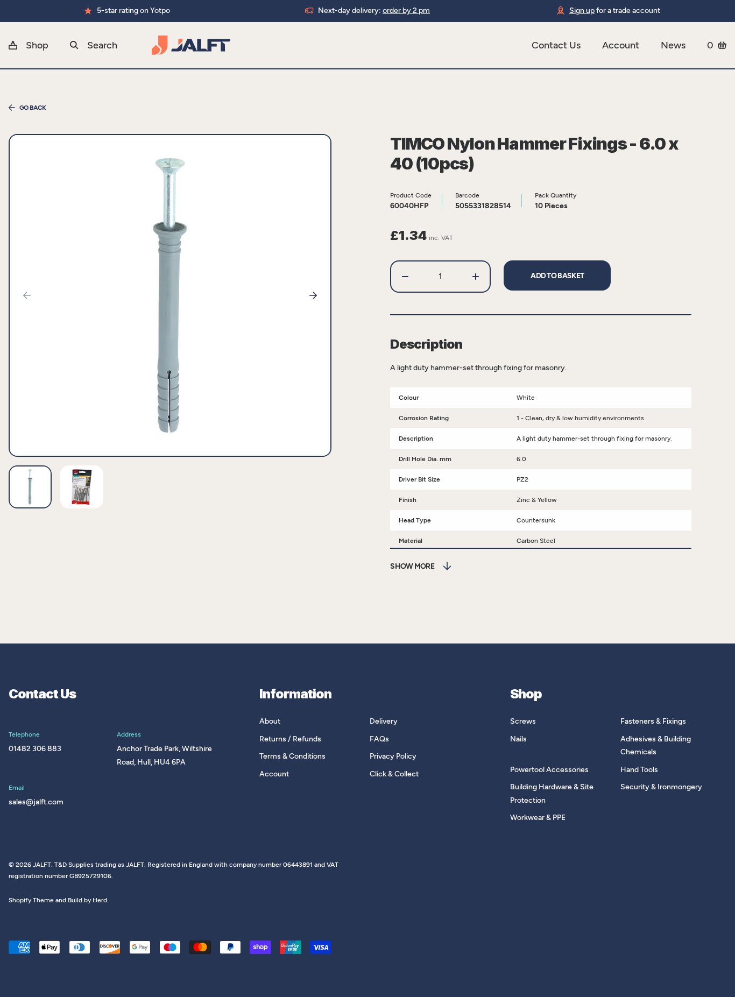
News (673, 45)
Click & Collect (394, 774)
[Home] (342, 45)
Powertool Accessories (549, 769)
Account (620, 45)
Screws (523, 721)
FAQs (379, 739)
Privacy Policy (393, 756)
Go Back (32, 107)
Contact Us (556, 45)
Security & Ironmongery (661, 786)
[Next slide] (313, 295)
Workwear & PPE (538, 817)
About (269, 721)
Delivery (384, 721)
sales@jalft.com (36, 802)
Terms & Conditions (292, 756)
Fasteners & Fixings (653, 721)
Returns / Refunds (290, 739)
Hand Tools (639, 769)
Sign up (582, 10)
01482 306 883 (35, 748)
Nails (518, 739)
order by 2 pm (406, 10)
